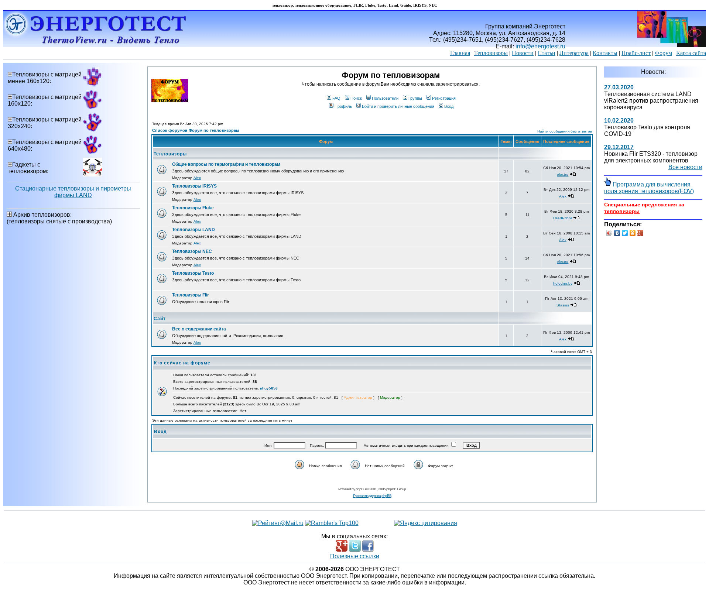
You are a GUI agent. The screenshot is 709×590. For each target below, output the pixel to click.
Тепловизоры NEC (192, 251)
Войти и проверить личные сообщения (398, 106)
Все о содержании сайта (199, 329)
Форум (663, 53)
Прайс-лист (636, 53)
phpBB (361, 489)
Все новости (685, 167)
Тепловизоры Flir (190, 295)
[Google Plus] (640, 233)
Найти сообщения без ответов (564, 131)
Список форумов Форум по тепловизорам (195, 130)
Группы (415, 98)
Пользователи (385, 98)
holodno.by (562, 283)
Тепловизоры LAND (193, 229)
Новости (523, 53)
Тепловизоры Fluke (193, 207)
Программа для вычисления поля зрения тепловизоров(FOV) (649, 187)
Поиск (356, 98)
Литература (574, 53)
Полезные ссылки (354, 556)
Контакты (605, 53)
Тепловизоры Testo (193, 273)
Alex (197, 178)
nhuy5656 (269, 388)
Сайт (160, 318)
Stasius (562, 305)
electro (562, 174)
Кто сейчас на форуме (182, 363)
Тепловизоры (491, 53)
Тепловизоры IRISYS (194, 186)
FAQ (336, 98)
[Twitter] (625, 233)
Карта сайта (691, 53)
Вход (448, 106)
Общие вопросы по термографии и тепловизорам (226, 164)
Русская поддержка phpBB (372, 496)
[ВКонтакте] (617, 233)
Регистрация (444, 98)
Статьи (546, 53)
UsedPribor (562, 218)
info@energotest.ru (539, 46)
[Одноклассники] (633, 233)
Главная (460, 53)
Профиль (343, 106)
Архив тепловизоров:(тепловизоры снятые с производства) (59, 218)
